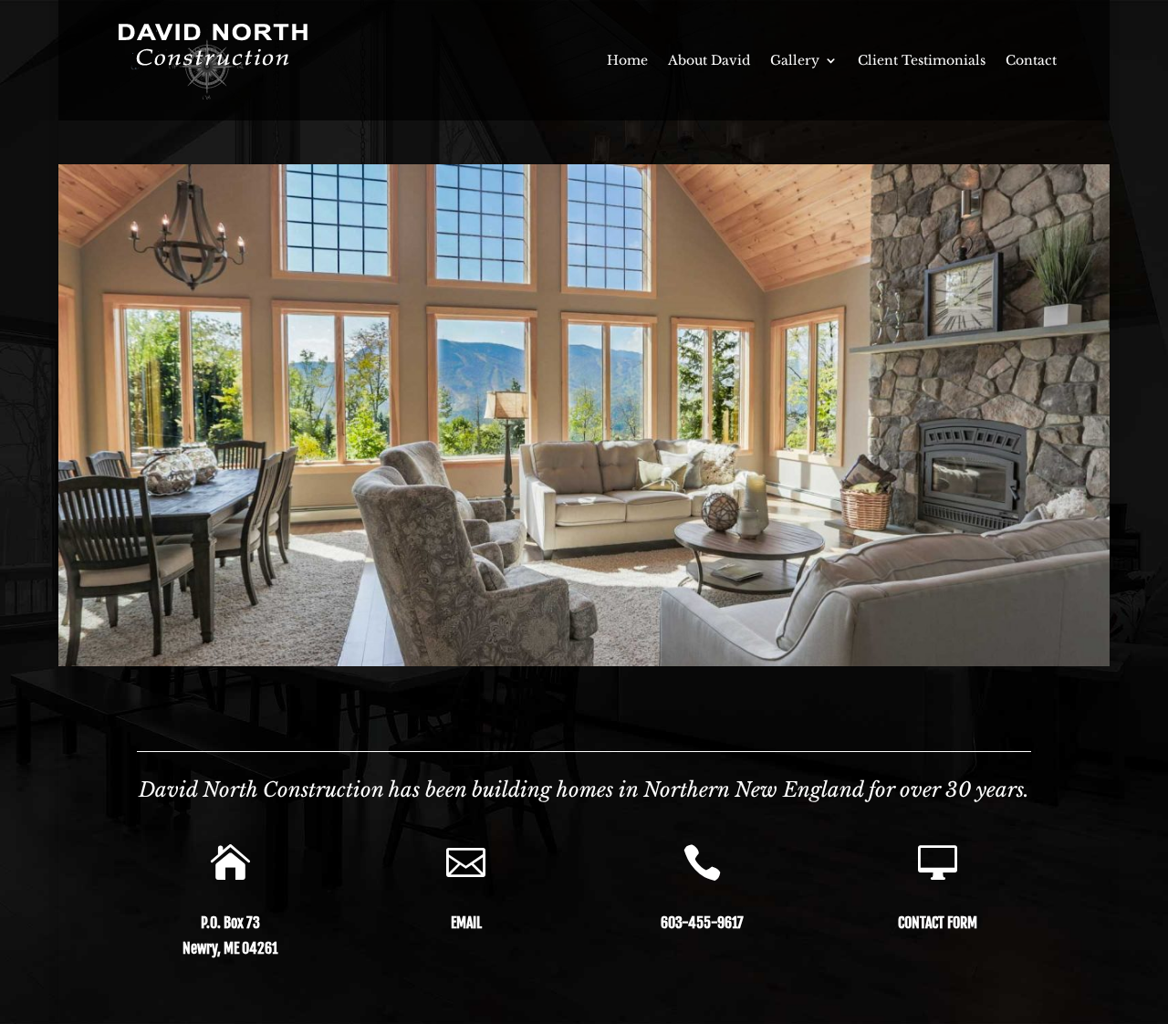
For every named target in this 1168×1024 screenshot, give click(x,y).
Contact (1031, 60)
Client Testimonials (922, 60)
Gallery (794, 60)
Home (627, 60)
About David (709, 60)
